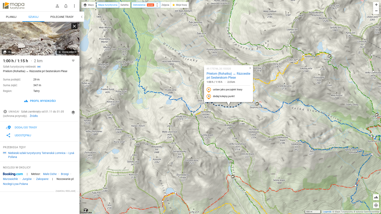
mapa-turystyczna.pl (13, 5)
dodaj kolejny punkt (224, 96)
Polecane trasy (61, 16)
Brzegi (65, 174)
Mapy (90, 5)
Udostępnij (23, 135)
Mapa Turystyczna (344, 211)
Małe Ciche (50, 174)
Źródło (34, 116)
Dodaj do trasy (26, 127)
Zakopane (42, 179)
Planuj (11, 16)
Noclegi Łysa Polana (15, 183)
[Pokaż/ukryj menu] (74, 6)
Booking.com (13, 174)
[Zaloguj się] (57, 6)
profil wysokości (42, 100)
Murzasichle (10, 179)
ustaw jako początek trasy (227, 89)
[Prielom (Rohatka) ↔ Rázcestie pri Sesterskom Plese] (39, 38)
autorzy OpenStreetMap (367, 211)
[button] (139, 53)
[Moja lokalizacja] (376, 205)
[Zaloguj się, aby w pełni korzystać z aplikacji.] (73, 60)
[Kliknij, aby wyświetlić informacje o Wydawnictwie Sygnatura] (86, 211)
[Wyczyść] (74, 26)
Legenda (327, 211)
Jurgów (27, 179)
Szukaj (33, 16)
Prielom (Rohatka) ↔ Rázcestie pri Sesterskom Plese (228, 76)
